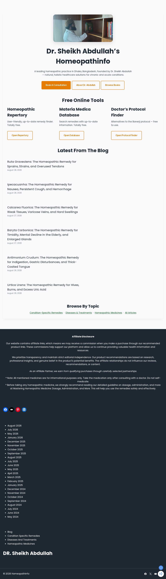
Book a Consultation (56, 85)
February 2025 (15, 481)
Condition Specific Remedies (24, 535)
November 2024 (16, 493)
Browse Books (112, 85)
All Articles (130, 312)
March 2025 (14, 477)
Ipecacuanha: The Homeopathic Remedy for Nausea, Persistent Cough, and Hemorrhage (39, 186)
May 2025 (13, 469)
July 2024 (13, 508)
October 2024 (15, 497)
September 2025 (17, 453)
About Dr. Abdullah (85, 85)
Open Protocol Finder (126, 135)
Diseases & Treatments (79, 312)
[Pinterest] (18, 409)
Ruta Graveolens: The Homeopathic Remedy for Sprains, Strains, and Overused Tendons (41, 164)
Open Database (72, 135)
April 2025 (13, 473)
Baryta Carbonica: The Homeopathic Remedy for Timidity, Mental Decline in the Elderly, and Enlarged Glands (42, 234)
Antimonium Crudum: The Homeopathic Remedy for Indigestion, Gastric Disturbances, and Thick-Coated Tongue (43, 262)
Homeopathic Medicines (108, 312)
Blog (10, 531)
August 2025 (14, 457)
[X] (150, 574)
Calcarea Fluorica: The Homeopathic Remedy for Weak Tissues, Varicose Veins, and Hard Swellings (42, 209)
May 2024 (13, 516)
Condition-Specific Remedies (46, 312)
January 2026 (15, 437)
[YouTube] (155, 574)
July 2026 (13, 429)
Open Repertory (20, 135)
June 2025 (13, 465)
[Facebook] (5, 409)
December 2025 (16, 441)
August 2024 (15, 504)
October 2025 (15, 449)
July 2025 (13, 461)
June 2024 (13, 512)
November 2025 (16, 445)
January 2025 (15, 485)
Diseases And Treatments (22, 539)
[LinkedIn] (24, 409)
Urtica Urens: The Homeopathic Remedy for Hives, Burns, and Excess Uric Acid (43, 287)
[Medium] (11, 409)
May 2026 (13, 433)
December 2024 (17, 489)
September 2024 (17, 501)
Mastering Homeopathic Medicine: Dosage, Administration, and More (51, 388)
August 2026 (15, 425)
